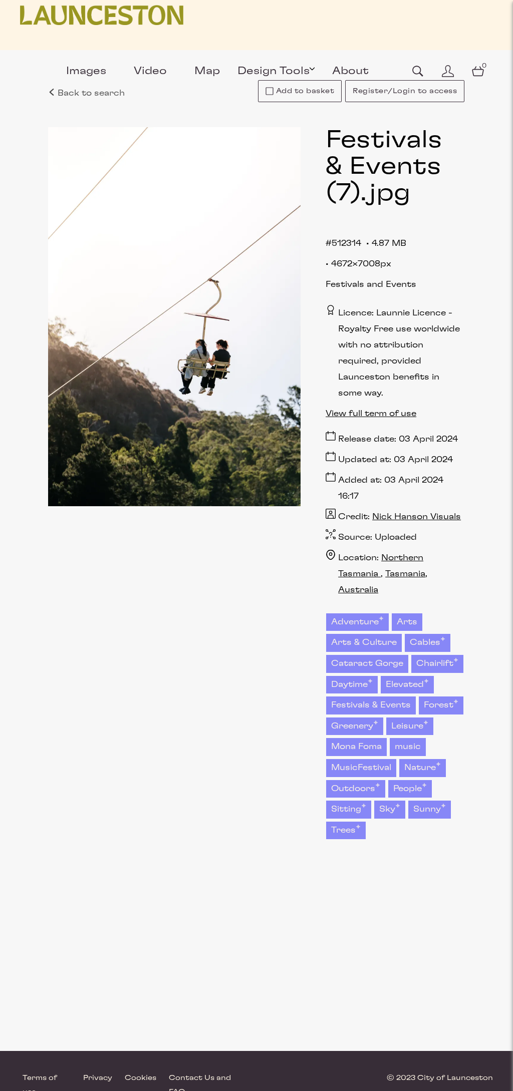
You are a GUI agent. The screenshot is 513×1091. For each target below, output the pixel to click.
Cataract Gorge (367, 663)
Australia (358, 590)
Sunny (427, 809)
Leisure (407, 726)
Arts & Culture (364, 642)
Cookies (140, 1077)
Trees (343, 830)
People (407, 789)
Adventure (355, 622)
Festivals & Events (371, 705)
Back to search (90, 93)
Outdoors (353, 789)
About (350, 71)
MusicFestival (361, 768)
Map (207, 71)
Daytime (349, 684)
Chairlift (434, 663)
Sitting (346, 809)
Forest (438, 705)
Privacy (97, 1077)
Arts (407, 622)
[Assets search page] (418, 71)
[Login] (448, 71)
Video (150, 71)
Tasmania (405, 574)
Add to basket (305, 91)
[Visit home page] (101, 15)
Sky (387, 809)
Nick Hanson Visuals (416, 517)
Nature (420, 768)
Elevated (405, 684)
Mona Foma (356, 747)
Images (86, 71)
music (408, 747)
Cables (425, 642)
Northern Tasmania (380, 566)
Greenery (352, 726)
